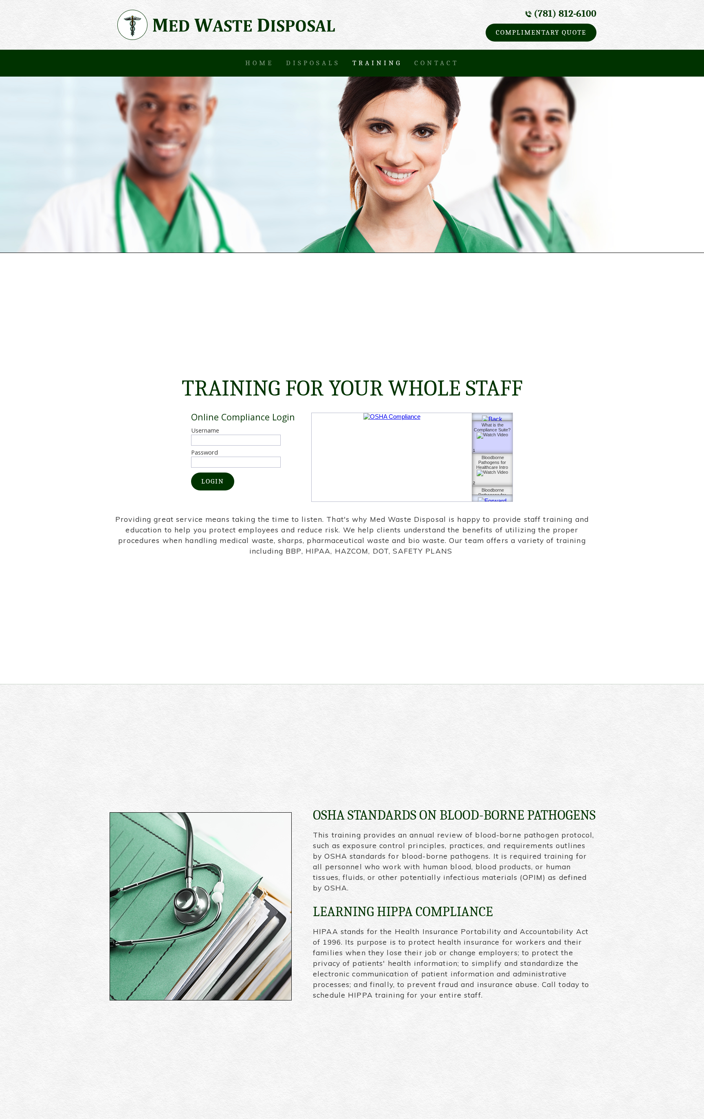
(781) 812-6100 (565, 13)
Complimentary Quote (541, 32)
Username (205, 430)
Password (204, 452)
